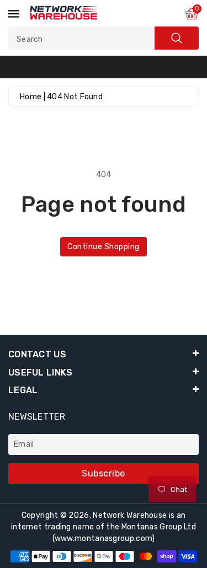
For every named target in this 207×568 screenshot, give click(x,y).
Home (30, 96)
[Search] (177, 38)
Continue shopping (103, 246)
